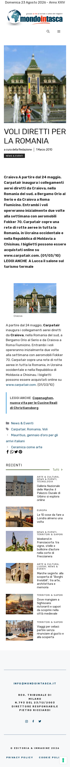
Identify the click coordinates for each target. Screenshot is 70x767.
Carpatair (18, 429)
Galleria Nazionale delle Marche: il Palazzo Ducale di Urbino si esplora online (48, 493)
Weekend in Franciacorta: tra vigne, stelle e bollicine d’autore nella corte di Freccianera (48, 547)
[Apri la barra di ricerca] (48, 32)
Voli (45, 429)
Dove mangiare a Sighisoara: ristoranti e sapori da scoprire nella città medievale (49, 606)
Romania (34, 429)
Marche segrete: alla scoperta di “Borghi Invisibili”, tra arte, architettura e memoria (50, 580)
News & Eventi (14, 155)
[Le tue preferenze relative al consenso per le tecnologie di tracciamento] (63, 760)
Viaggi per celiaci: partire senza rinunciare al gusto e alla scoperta (50, 632)
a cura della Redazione (18, 149)
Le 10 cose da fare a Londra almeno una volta (50, 518)
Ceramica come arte (26, 447)
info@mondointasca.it (35, 683)
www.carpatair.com (21, 385)
